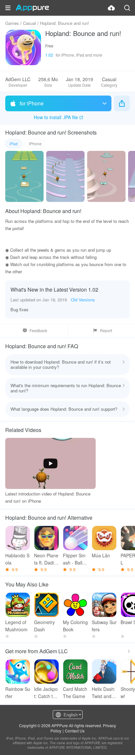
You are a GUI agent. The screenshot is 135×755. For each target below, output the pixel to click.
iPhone (35, 143)
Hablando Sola (17, 559)
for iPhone (32, 103)
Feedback (38, 330)
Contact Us (75, 730)
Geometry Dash (44, 626)
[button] (8, 8)
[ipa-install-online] (111, 8)
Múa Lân (101, 555)
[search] (127, 8)
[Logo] (32, 8)
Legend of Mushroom (16, 626)
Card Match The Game (75, 692)
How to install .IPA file (56, 117)
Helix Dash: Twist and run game (103, 693)
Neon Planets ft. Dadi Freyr (46, 559)
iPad (14, 143)
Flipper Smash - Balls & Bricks (74, 559)
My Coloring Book (75, 626)
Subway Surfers (104, 626)
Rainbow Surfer (17, 692)
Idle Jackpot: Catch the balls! (46, 693)
